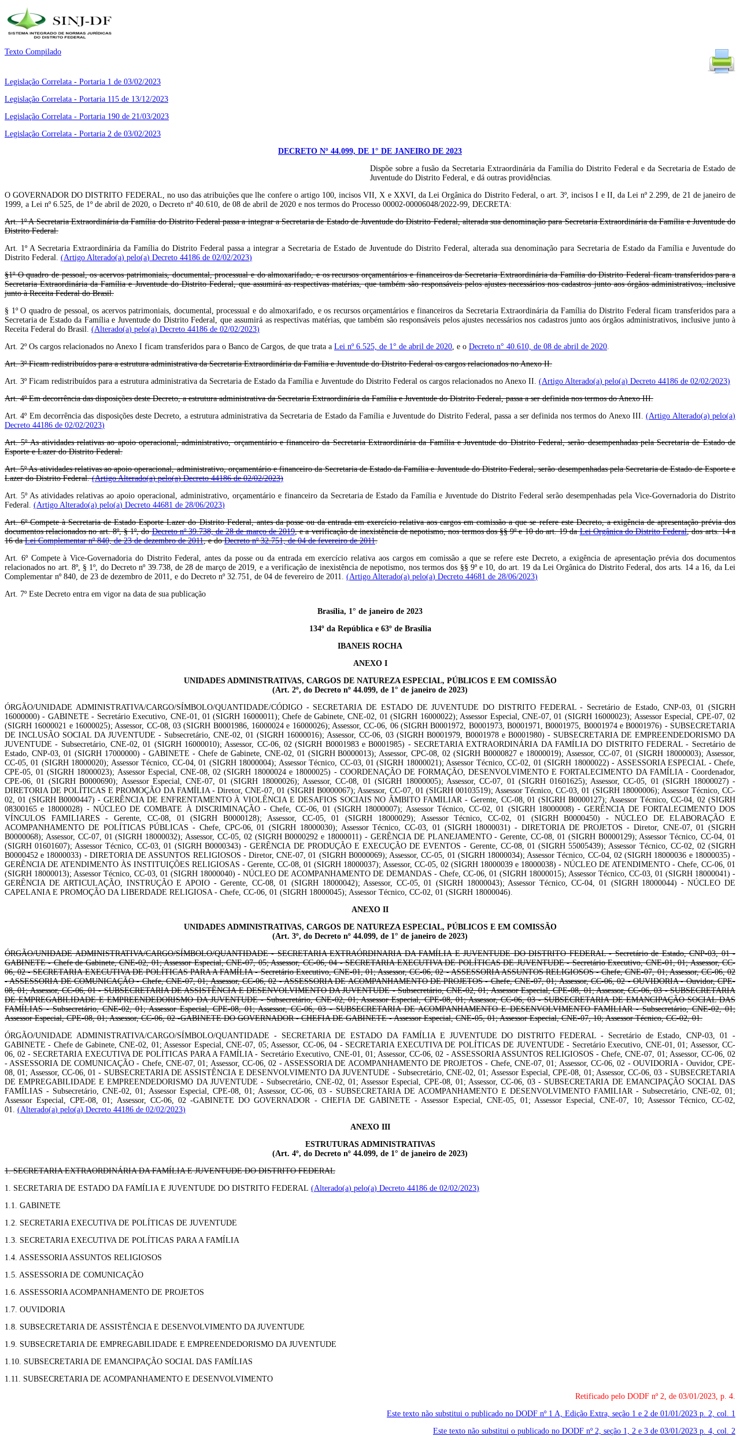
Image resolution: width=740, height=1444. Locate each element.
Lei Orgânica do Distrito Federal (633, 531)
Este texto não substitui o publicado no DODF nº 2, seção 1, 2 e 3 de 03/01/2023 (584, 1431)
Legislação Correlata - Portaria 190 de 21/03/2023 (87, 116)
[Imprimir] (721, 72)
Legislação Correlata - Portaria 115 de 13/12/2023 (86, 99)
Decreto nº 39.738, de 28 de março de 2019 (223, 531)
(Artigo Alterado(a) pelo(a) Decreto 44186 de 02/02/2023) (156, 257)
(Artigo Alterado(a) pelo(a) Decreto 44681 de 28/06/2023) (129, 505)
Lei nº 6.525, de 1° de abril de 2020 (393, 346)
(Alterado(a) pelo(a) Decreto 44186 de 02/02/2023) (175, 329)
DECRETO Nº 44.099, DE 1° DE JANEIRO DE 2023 (370, 151)
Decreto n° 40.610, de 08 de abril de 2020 (538, 346)
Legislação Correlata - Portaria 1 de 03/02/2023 (83, 81)
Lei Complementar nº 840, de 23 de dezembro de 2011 (114, 540)
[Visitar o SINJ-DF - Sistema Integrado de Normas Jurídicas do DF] (61, 42)
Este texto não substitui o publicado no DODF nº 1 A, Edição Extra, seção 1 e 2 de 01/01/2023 (561, 1413)
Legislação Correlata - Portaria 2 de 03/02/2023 (83, 133)
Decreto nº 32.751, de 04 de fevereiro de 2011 (299, 540)
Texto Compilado (33, 51)
